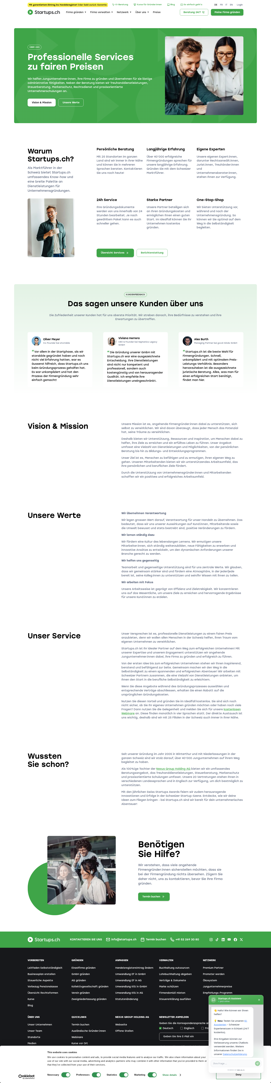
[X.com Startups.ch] (241, 940)
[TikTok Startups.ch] (217, 940)
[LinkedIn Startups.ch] (223, 940)
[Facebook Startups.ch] (235, 940)
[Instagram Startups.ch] (211, 940)
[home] (44, 12)
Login (240, 4)
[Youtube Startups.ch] (229, 940)
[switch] (96, 1074)
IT (226, 4)
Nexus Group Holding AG (173, 768)
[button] (76, 12)
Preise (157, 12)
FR (221, 4)
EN (231, 4)
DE (215, 4)
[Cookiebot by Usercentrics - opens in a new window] (26, 1077)
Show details (169, 1075)
